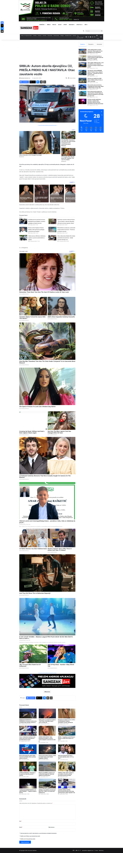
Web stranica (51, 827)
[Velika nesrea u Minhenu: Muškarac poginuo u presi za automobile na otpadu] (23, 237)
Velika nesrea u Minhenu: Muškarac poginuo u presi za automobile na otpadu (36, 237)
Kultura (74, 35)
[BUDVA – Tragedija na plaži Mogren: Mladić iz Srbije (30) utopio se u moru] (66, 731)
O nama (96, 850)
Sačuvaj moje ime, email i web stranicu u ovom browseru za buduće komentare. (38, 833)
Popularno (90, 44)
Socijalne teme (68, 35)
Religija (62, 35)
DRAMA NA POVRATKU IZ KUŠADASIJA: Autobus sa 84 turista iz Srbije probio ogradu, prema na (28, 721)
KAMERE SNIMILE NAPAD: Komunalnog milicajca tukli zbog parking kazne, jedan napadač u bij (66, 791)
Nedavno (82, 44)
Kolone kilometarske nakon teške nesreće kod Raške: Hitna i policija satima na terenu (27, 757)
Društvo (39, 35)
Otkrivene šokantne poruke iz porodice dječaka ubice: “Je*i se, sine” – (66, 757)
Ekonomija (50, 35)
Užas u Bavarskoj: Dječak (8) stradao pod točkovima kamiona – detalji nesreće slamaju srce (66, 237)
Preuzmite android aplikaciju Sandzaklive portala (47, 672)
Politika (34, 35)
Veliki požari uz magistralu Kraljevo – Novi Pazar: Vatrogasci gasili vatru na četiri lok (47, 721)
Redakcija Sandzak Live (25, 78)
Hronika (44, 35)
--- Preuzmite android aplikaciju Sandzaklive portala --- (47, 125)
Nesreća (47, 691)
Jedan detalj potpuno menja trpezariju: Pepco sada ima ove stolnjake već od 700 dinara (94, 51)
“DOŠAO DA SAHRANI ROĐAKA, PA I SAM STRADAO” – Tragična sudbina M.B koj (27, 791)
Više (85, 24)
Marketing (101, 850)
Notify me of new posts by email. (27, 838)
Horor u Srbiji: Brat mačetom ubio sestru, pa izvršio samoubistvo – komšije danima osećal (27, 738)
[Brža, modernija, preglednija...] (47, 680)
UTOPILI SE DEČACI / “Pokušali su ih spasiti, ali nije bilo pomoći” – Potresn (27, 774)
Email (21, 827)
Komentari (99, 44)
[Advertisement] (47, 52)
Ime (20, 821)
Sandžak (41, 24)
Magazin (71, 24)
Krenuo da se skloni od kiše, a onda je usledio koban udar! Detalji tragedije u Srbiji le (47, 757)
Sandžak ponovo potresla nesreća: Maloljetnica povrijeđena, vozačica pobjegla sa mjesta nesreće (36, 221)
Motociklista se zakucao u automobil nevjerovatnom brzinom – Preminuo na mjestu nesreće (66, 229)
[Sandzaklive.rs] (29, 27)
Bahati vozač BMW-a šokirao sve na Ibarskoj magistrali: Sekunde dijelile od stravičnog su (47, 774)
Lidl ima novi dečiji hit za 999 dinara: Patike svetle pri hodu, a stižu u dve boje (95, 80)
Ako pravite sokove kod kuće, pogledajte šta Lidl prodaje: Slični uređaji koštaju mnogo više (95, 86)
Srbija (48, 24)
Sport (65, 24)
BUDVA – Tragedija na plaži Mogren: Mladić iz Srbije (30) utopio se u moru (66, 738)
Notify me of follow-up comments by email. (30, 836)
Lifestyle (79, 24)
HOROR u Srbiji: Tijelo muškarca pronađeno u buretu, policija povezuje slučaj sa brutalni (66, 774)
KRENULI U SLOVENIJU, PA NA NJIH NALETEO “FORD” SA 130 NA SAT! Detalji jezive (47, 791)
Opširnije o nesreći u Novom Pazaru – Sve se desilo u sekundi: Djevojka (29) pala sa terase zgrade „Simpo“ (66, 221)
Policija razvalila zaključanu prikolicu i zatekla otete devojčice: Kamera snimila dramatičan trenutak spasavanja (95, 101)
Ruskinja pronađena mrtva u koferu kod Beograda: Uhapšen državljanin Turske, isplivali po (66, 721)
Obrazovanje (56, 35)
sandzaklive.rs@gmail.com (88, 850)
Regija (54, 24)
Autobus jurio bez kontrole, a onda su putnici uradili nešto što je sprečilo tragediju (95, 57)
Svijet (60, 24)
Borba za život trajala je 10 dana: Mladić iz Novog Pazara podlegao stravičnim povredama (36, 229)
